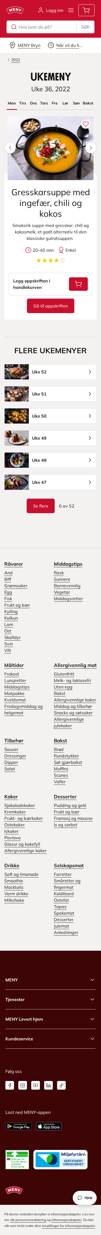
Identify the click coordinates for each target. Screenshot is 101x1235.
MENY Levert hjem (24, 1019)
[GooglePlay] (18, 1126)
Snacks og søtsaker (73, 712)
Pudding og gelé (70, 805)
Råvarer (13, 564)
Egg (8, 592)
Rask (59, 572)
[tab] (12, 103)
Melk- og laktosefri (72, 680)
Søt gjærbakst (68, 762)
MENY (11, 979)
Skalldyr (12, 637)
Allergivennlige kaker (75, 699)
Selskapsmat (69, 865)
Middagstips (68, 564)
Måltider (14, 665)
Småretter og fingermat (67, 884)
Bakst (59, 693)
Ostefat (61, 900)
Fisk (8, 598)
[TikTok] (61, 1085)
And (8, 572)
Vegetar (62, 592)
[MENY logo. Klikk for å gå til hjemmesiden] (15, 10)
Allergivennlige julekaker (69, 722)
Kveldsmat (15, 699)
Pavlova (12, 837)
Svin (8, 643)
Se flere (40, 506)
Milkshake (14, 900)
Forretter (63, 874)
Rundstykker (66, 755)
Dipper (11, 762)
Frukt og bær (17, 605)
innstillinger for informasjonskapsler (68, 1226)
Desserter (65, 796)
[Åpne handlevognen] (86, 10)
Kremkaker (15, 811)
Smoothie (13, 880)
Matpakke (14, 693)
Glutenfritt (64, 674)
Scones (61, 775)
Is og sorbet (65, 824)
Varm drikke (16, 893)
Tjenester (15, 999)
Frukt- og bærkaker (23, 818)
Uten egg (63, 687)
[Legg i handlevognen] (78, 284)
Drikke (11, 865)
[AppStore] (49, 1126)
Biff (7, 579)
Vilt (7, 650)
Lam (8, 624)
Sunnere (62, 579)
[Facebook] (9, 1085)
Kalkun (11, 618)
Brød (59, 749)
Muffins (61, 768)
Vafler (60, 781)
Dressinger (15, 755)
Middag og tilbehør (73, 706)
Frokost (11, 674)
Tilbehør (13, 740)
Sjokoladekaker (19, 805)
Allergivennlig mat (75, 665)
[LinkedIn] (48, 1085)
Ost (7, 631)
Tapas (60, 906)
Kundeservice (19, 1038)
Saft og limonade (21, 874)
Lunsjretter (15, 680)
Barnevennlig (67, 585)
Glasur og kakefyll (22, 844)
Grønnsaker (15, 585)
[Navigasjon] (71, 10)
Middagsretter (68, 598)
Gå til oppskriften (53, 307)
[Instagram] (22, 1085)
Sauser (11, 749)
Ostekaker (14, 824)
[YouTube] (35, 1085)
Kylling (11, 611)
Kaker (11, 796)
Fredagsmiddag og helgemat (23, 709)
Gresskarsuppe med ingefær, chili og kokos (50, 203)
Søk (85, 27)
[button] (10, 147)
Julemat (61, 926)
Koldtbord (64, 893)
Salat (9, 768)
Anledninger (66, 932)
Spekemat (64, 913)
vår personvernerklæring (28, 1220)
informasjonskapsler (66, 1220)
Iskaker (11, 831)
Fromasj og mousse (73, 818)
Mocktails (13, 887)
